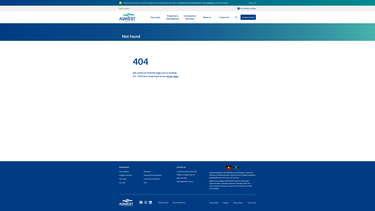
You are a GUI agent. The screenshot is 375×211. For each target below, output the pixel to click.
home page (172, 76)
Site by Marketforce (179, 202)
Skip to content (124, 8)
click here (210, 3)
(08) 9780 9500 (182, 178)
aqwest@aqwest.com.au (185, 181)
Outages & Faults (248, 17)
